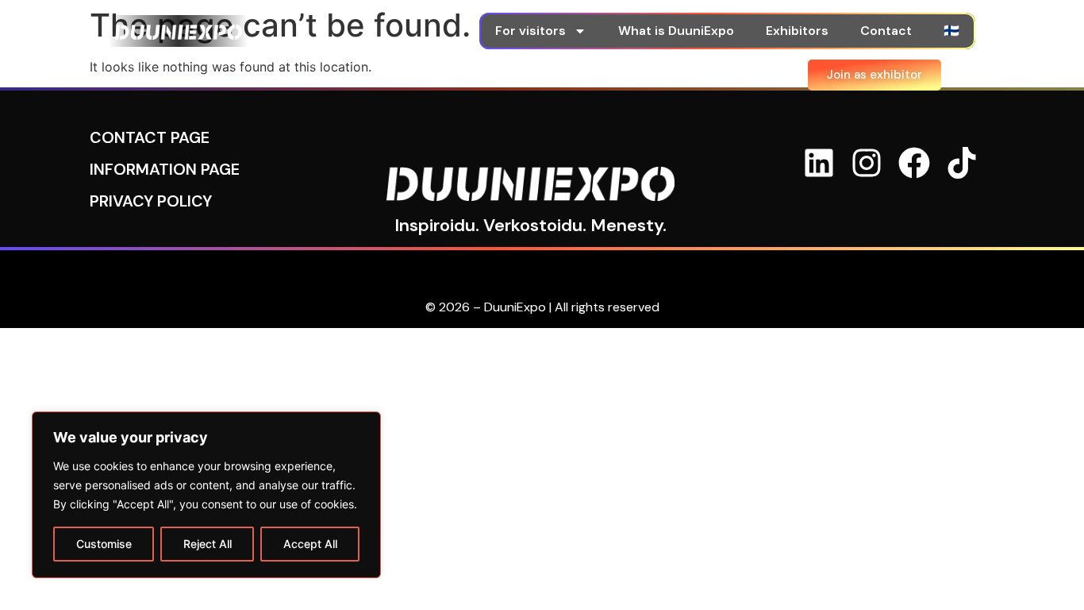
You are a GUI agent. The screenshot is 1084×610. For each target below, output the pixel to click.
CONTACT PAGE (149, 137)
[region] (206, 494)
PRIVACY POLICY (151, 201)
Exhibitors (797, 30)
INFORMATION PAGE (165, 169)
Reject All (207, 543)
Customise (104, 543)
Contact (886, 30)
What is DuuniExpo (676, 30)
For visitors (530, 30)
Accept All (310, 543)
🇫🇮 (951, 30)
